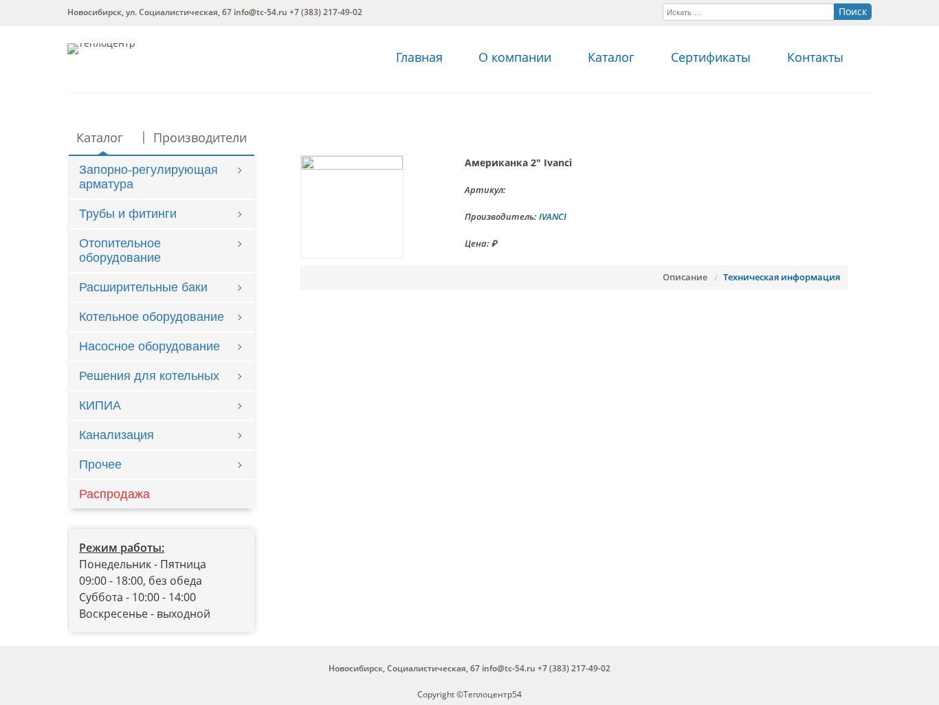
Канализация (116, 435)
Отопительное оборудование (120, 250)
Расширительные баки (143, 287)
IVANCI (552, 216)
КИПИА (100, 405)
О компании (514, 57)
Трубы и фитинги (128, 214)
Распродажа (114, 494)
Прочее (100, 464)
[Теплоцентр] (101, 42)
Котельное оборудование (151, 317)
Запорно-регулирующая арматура (148, 177)
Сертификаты (711, 57)
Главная (419, 57)
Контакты (815, 57)
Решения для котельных (149, 376)
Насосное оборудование (149, 346)
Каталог (611, 57)
